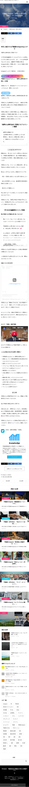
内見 (20, 730)
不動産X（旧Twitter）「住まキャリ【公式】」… (14, 522)
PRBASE (17, 703)
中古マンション (16, 727)
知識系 (17, 742)
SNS (18, 706)
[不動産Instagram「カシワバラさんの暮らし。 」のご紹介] (14, 597)
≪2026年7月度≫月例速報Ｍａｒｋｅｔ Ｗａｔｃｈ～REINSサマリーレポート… (19, 644)
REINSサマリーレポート (8, 706)
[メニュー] (27, 2)
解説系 (4, 745)
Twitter (17, 709)
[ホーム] (1, 29)
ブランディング (6, 718)
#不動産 (15, 219)
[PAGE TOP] (27, 785)
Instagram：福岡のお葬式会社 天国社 (12, 76)
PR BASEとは (11, 776)
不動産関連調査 (20, 778)
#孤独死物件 (11, 221)
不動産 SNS (14, 778)
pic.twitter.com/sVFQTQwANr (13, 240)
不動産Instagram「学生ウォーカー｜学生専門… (14, 562)
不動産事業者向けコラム (14, 779)
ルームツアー (6, 724)
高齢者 (4, 748)
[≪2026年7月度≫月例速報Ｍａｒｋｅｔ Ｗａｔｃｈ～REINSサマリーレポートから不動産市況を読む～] (6, 646)
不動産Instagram (21, 724)
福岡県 (8, 476)
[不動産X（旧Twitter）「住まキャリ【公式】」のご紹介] (14, 516)
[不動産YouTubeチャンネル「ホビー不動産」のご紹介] (6, 636)
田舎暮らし (5, 742)
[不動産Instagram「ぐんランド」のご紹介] (6, 656)
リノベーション (6, 721)
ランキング (15, 718)
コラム (13, 715)
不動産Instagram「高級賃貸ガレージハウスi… (14, 502)
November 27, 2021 (18, 245)
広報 (19, 736)
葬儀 (11, 476)
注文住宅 (5, 739)
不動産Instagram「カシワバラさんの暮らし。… (14, 603)
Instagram (4, 26)
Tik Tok (11, 709)
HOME (6, 776)
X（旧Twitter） (9, 474)
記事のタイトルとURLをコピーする (14, 468)
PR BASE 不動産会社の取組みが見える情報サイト (9, 0)
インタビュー (6, 715)
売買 (9, 736)
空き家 (23, 742)
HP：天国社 (6, 93)
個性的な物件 (13, 730)
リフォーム (15, 721)
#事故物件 (23, 221)
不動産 (13, 724)
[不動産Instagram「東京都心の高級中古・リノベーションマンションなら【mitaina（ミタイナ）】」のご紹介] (14, 536)
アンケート (20, 712)
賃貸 (10, 745)
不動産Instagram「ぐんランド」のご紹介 (19, 653)
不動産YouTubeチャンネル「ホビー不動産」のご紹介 (19, 633)
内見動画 (5, 733)
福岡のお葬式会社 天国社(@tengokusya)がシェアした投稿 (14, 299)
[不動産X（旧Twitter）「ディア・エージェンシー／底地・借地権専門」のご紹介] (14, 577)
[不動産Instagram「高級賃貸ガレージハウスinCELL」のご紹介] (14, 496)
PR (11, 703)
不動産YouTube (6, 727)
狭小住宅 (20, 739)
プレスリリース (11, 612)
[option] (14, 619)
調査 (17, 647)
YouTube (17, 636)
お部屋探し (12, 712)
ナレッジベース (14, 456)
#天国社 (8, 219)
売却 (4, 736)
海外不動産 (12, 739)
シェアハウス (21, 715)
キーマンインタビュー (19, 776)
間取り (15, 745)
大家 (14, 736)
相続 (6, 476)
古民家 (20, 733)
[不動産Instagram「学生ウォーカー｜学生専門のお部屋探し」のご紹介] (14, 557)
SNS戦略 (5, 709)
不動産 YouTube (7, 778)
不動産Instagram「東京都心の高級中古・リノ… (14, 542)
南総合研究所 (13, 733)
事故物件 (5, 730)
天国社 (3, 476)
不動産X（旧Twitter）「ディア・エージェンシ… (14, 583)
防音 (21, 745)
